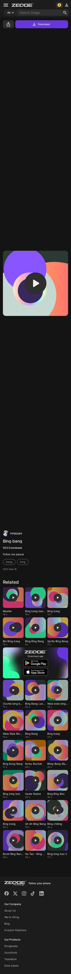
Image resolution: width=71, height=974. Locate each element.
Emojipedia (11, 946)
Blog (7, 923)
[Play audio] (35, 283)
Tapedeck (10, 959)
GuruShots (10, 952)
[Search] (65, 12)
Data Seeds (11, 965)
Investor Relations (15, 930)
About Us (10, 910)
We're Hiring (11, 917)
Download (44, 24)
